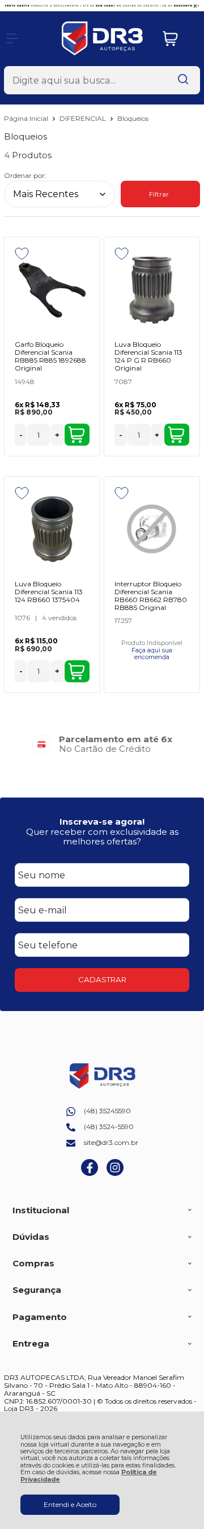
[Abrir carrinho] (178, 38)
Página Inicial (27, 118)
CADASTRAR (102, 979)
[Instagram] (115, 1173)
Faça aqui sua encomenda (151, 654)
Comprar (77, 435)
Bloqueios (132, 118)
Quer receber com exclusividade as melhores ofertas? (102, 836)
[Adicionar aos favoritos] (22, 253)
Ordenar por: (25, 175)
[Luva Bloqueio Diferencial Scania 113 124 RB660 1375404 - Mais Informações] (52, 529)
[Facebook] (89, 1173)
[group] (102, 744)
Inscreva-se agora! (102, 821)
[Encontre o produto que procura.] (183, 80)
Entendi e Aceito (70, 1504)
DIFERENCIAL (84, 118)
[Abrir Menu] (12, 38)
